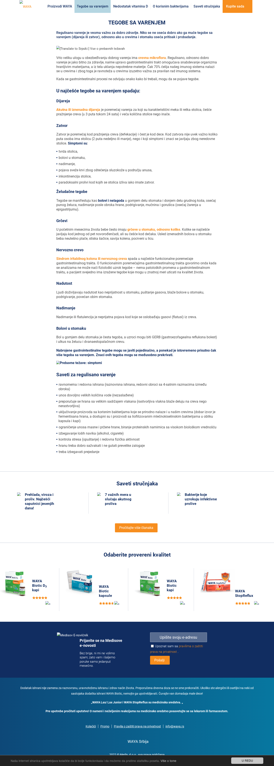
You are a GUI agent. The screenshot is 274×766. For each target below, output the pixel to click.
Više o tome (168, 760)
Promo (104, 726)
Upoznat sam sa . (176, 649)
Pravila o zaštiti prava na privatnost (137, 726)
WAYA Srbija (138, 741)
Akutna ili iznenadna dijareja (78, 110)
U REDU (247, 760)
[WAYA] (25, 6)
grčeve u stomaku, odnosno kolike (153, 229)
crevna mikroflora (152, 58)
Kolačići (91, 726)
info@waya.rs (174, 726)
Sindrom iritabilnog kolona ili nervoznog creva (91, 259)
